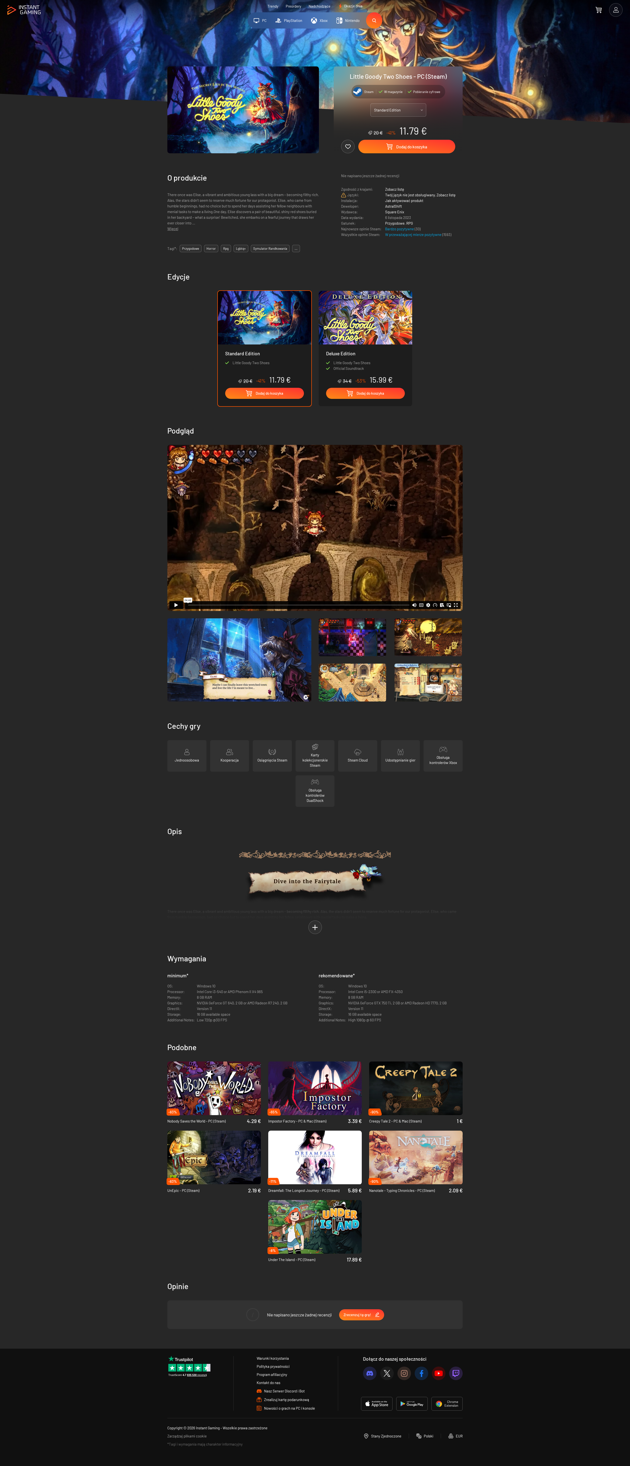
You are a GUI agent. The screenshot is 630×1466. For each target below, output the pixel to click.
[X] (387, 1373)
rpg (226, 248)
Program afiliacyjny (272, 1374)
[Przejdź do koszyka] (599, 10)
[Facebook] (421, 1373)
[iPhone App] (377, 1404)
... (296, 248)
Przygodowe (395, 223)
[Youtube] (438, 1373)
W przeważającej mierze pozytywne (413, 234)
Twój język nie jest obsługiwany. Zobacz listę (420, 195)
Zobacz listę (394, 189)
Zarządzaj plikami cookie (187, 1436)
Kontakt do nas (268, 1382)
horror (211, 248)
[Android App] (412, 1404)
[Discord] (370, 1373)
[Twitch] (456, 1373)
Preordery (293, 6)
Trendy (273, 6)
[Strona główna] (24, 10)
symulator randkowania (270, 248)
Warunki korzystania (273, 1358)
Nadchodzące (320, 6)
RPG (409, 223)
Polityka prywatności (273, 1366)
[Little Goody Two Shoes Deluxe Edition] (365, 337)
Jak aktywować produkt (404, 200)
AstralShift (393, 206)
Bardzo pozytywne (400, 229)
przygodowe (190, 248)
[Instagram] (404, 1373)
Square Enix (394, 212)
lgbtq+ (241, 248)
